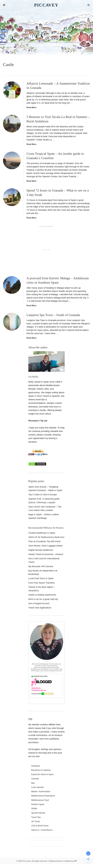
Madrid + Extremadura (40, 791)
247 (75, 861)
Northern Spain (37, 804)
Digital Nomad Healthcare (40, 550)
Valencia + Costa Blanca (41, 830)
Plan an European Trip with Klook (44, 541)
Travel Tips (36, 817)
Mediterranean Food (40, 800)
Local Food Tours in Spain (41, 578)
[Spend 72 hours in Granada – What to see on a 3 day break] (12, 197)
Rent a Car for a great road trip (43, 599)
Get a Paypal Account (38, 603)
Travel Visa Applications (39, 607)
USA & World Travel (39, 826)
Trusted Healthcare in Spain (41, 533)
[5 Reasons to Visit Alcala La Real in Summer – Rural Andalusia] (12, 124)
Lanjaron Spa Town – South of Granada (53, 315)
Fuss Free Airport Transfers (41, 583)
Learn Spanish (37, 787)
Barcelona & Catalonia (41, 770)
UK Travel (35, 821)
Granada (35, 779)
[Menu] (4, 5)
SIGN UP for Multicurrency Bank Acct (46, 537)
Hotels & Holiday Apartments (42, 595)
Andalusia (35, 766)
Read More (31, 107)
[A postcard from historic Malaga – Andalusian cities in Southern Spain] (12, 285)
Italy (33, 783)
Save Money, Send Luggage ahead (45, 545)
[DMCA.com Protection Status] (37, 465)
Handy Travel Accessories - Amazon (45, 554)
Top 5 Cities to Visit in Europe (42, 494)
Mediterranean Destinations (43, 796)
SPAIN (34, 809)
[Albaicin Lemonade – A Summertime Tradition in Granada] (12, 90)
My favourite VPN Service (40, 566)
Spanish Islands (38, 813)
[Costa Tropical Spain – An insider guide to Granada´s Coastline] (12, 160)
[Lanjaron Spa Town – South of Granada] (12, 322)
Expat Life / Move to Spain (42, 774)
